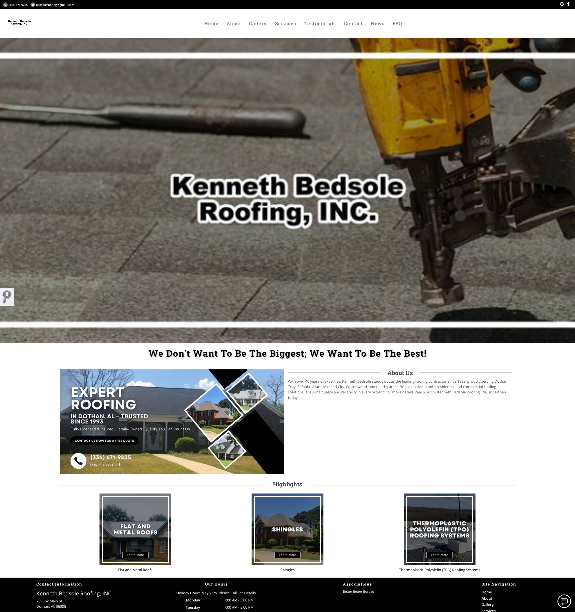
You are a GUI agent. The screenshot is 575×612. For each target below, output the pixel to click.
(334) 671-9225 (18, 5)
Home (211, 23)
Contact (353, 23)
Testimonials (320, 23)
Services (285, 23)
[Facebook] (568, 4)
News (378, 23)
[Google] (562, 4)
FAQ (397, 23)
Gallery (258, 23)
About (234, 23)
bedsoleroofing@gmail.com (55, 5)
